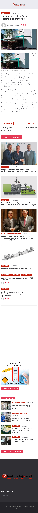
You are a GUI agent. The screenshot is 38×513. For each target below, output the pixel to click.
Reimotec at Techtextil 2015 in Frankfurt (16, 269)
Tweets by (4, 495)
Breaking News (7, 233)
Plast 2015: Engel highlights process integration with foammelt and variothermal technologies (18, 204)
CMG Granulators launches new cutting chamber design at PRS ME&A (22, 407)
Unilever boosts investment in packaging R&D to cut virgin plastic (22, 420)
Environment (6, 275)
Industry (5, 13)
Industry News (26, 275)
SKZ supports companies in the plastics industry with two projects (22, 430)
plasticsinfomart (13, 25)
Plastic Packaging (19, 413)
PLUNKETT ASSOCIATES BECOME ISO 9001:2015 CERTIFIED (17, 279)
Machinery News (18, 402)
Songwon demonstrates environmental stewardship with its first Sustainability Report (18, 171)
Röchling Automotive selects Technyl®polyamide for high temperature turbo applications (19, 294)
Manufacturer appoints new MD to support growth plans (22, 440)
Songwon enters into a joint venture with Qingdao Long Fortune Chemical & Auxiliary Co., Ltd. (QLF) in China (17, 238)
